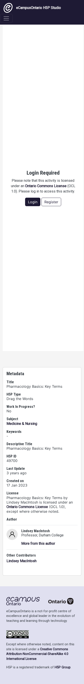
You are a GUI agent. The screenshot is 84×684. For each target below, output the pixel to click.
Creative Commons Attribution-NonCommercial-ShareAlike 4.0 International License (37, 654)
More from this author (38, 543)
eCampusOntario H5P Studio (38, 8)
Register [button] (51, 202)
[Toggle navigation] (6, 18)
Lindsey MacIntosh (21, 561)
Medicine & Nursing (21, 423)
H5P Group (63, 667)
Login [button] (32, 202)
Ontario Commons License (46, 186)
